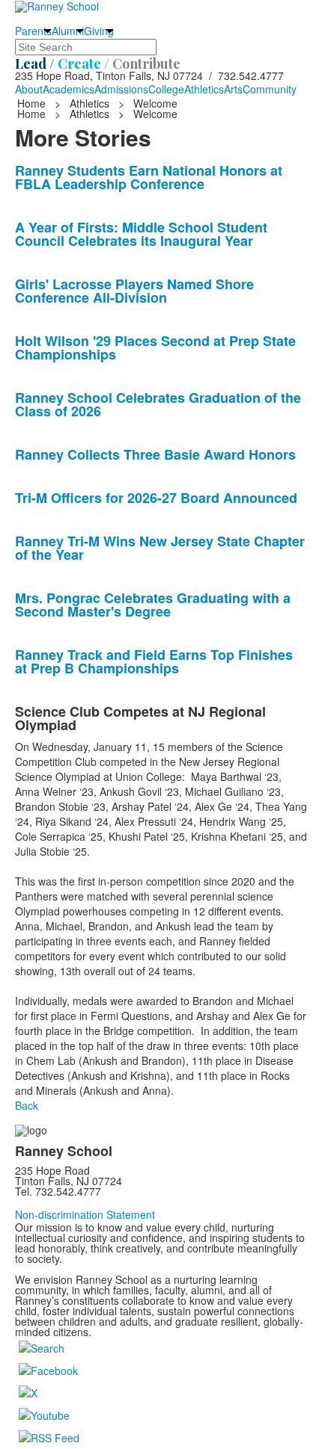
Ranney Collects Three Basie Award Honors (155, 454)
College (166, 88)
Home (33, 103)
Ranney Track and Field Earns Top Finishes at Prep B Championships (154, 661)
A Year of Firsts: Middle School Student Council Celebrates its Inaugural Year (141, 233)
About (29, 88)
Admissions (121, 88)
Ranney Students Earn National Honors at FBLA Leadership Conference (148, 177)
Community (270, 88)
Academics (68, 88)
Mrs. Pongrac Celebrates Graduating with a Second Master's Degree (153, 604)
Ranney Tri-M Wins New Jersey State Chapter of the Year (160, 547)
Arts (233, 88)
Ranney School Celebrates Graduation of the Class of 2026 (158, 404)
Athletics (204, 88)
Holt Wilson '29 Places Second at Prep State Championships (155, 347)
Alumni (68, 30)
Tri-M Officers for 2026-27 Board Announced (156, 497)
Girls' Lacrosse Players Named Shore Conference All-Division (134, 290)
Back (26, 1105)
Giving (99, 30)
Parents (33, 30)
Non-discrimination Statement (85, 1214)
